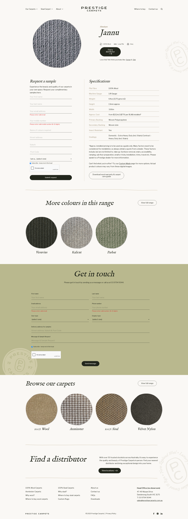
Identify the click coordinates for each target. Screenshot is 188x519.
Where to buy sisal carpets (69, 495)
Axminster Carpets (33, 492)
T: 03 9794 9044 (144, 498)
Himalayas (104, 27)
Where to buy (140, 9)
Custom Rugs (63, 499)
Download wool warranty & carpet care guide (107, 175)
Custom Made (125, 164)
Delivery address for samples (41, 327)
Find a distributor (110, 52)
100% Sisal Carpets (66, 488)
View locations (110, 471)
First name (34, 294)
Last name (95, 294)
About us (94, 488)
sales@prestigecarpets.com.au (150, 500)
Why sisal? (62, 492)
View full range (147, 203)
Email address (36, 303)
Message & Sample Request (41, 336)
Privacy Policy (111, 514)
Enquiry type (96, 316)
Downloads (95, 499)
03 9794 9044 (117, 282)
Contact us (153, 9)
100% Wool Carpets (33, 488)
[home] (94, 9)
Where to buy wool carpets (36, 499)
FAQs (93, 495)
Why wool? (30, 495)
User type (34, 316)
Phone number (97, 303)
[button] (31, 9)
